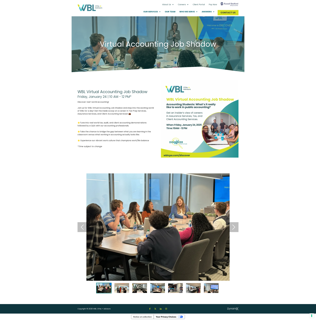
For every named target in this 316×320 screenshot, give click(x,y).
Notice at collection (142, 317)
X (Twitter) (155, 308)
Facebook (149, 308)
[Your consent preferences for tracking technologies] (311, 315)
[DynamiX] (232, 309)
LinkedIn (160, 308)
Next (233, 227)
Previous (82, 227)
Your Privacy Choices (166, 317)
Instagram (166, 308)
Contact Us (228, 12)
